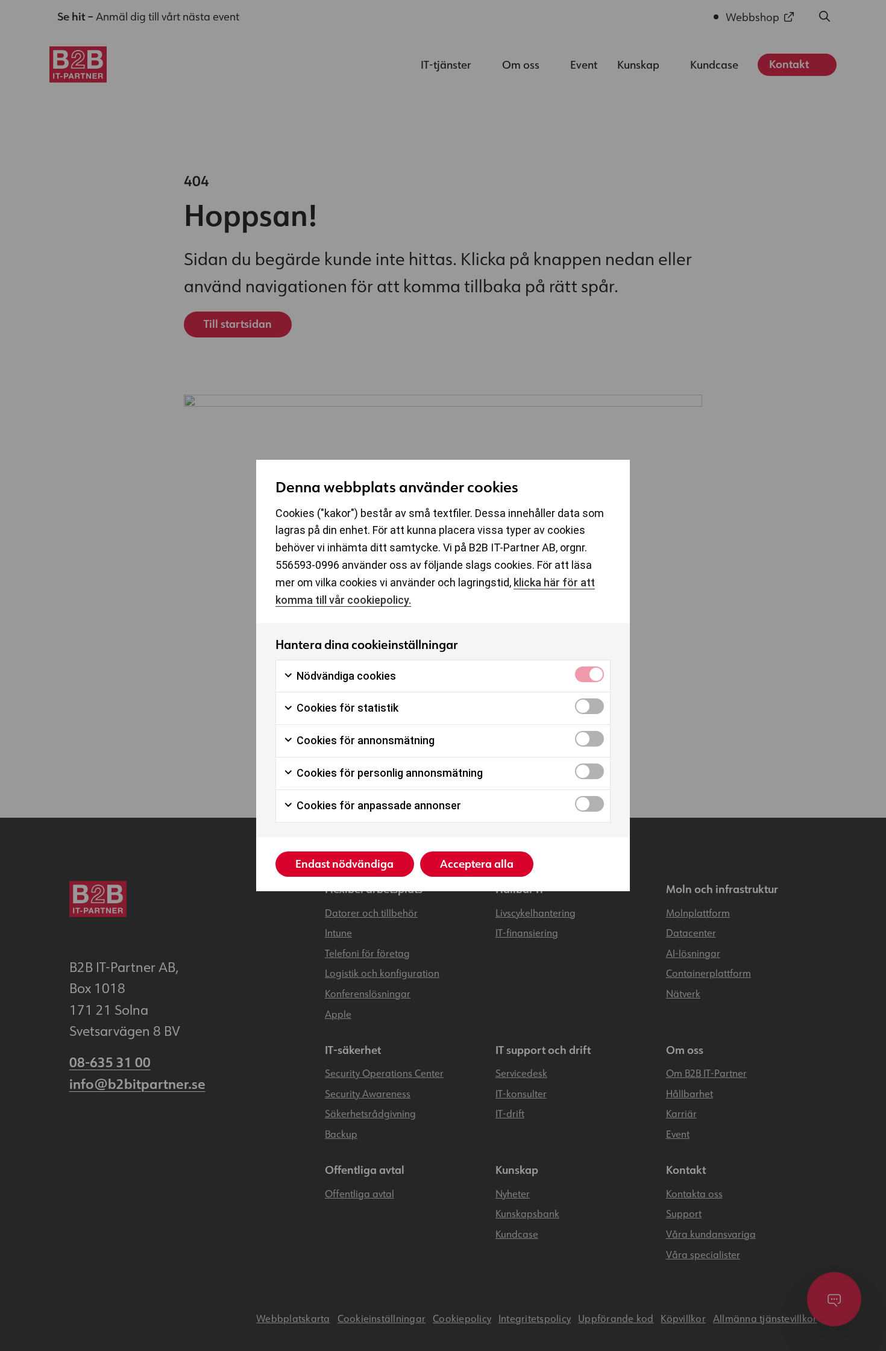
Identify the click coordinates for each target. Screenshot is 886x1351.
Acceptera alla (477, 864)
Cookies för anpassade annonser (377, 805)
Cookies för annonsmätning (364, 740)
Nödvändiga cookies (345, 675)
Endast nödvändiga (344, 864)
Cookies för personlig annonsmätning (388, 772)
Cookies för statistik (346, 707)
